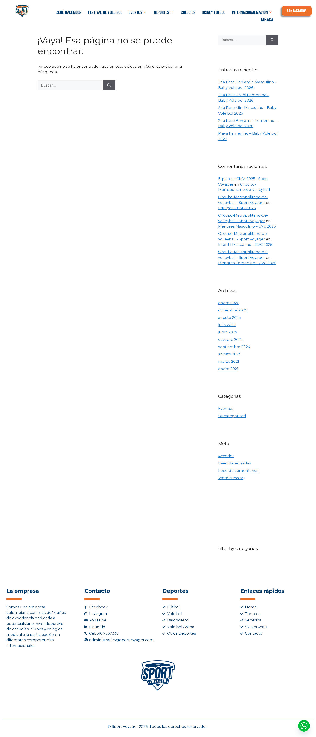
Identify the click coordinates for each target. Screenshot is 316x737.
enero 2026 (228, 303)
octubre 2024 (230, 339)
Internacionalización (250, 12)
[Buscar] (109, 85)
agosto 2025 (229, 317)
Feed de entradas (234, 463)
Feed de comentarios (238, 470)
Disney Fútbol (213, 12)
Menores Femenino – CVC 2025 (247, 263)
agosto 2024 (229, 354)
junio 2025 (227, 332)
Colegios (188, 12)
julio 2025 (227, 325)
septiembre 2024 (234, 347)
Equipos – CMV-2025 (237, 208)
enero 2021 (228, 369)
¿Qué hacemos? (68, 12)
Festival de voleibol (105, 12)
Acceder (226, 456)
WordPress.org (232, 478)
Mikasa (267, 20)
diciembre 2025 (232, 310)
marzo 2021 (228, 361)
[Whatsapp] (304, 726)
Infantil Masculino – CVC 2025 (245, 244)
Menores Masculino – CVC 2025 (247, 226)
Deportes (161, 12)
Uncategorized (232, 416)
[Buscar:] (70, 85)
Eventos (135, 12)
